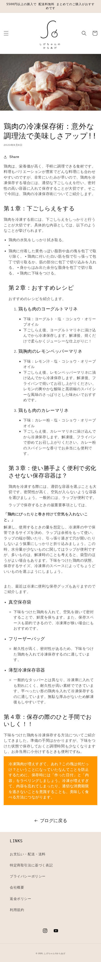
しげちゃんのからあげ (54, 953)
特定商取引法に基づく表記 (31, 865)
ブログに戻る (53, 820)
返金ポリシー (20, 899)
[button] (6, 33)
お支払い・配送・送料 (28, 854)
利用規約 (17, 910)
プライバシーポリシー (28, 876)
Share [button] (14, 157)
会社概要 (17, 887)
